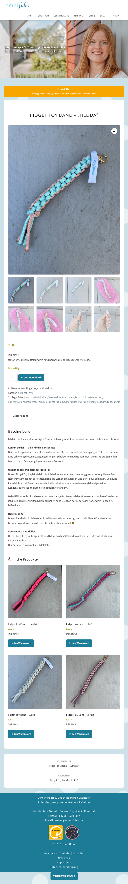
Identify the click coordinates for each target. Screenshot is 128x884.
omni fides (16, 5)
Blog (103, 15)
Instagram (50, 853)
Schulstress (95, 402)
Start (29, 15)
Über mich (43, 15)
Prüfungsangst (111, 402)
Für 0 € (91, 15)
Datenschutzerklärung (64, 867)
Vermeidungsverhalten (61, 397)
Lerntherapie (61, 15)
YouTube (64, 853)
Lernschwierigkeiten (35, 397)
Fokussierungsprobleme (51, 402)
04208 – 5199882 (69, 816)
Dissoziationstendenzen (88, 397)
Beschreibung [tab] (20, 416)
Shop (116, 15)
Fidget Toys (26, 393)
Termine (78, 15)
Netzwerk (64, 858)
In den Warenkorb (31, 377)
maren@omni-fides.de (68, 820)
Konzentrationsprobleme (22, 402)
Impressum (64, 862)
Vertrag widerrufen (64, 876)
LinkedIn (78, 853)
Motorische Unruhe (77, 402)
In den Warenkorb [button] (21, 643)
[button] (114, 131)
